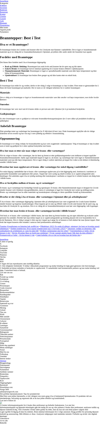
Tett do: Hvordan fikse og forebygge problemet (30, 233)
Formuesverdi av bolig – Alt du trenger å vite (17, 235)
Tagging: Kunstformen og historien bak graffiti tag (19, 226)
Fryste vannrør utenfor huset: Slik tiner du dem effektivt (71, 233)
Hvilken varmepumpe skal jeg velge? (54, 231)
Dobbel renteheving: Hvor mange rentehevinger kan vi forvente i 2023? (38, 229)
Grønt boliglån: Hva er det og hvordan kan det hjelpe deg (58, 235)
